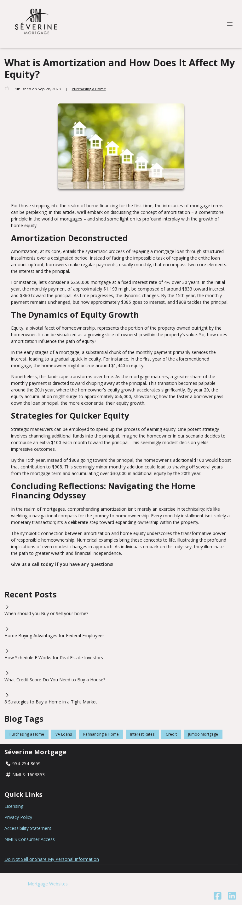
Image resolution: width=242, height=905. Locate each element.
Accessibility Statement (27, 828)
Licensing (13, 806)
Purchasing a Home (89, 88)
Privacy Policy (18, 817)
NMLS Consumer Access (29, 839)
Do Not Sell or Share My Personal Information (51, 859)
